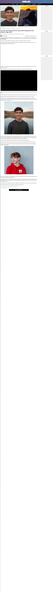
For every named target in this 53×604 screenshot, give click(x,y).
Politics (39, 4)
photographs (5, 43)
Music (17, 4)
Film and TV (28, 4)
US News (6, 187)
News (13, 4)
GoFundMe (12, 184)
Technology (22, 4)
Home (1, 27)
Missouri (13, 40)
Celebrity (34, 4)
